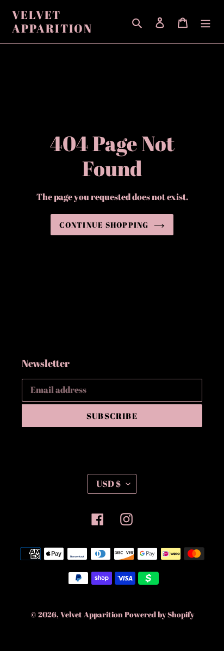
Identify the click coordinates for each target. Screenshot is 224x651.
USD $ (108, 484)
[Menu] (205, 21)
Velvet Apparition (52, 21)
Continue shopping (103, 225)
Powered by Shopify (159, 614)
